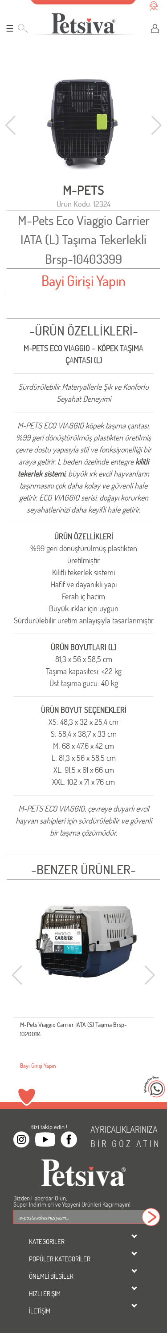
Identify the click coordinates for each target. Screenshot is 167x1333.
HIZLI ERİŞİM (45, 1293)
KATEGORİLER (47, 1241)
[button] (157, 125)
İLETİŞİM (39, 1310)
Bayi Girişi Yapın (83, 280)
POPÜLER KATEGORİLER (59, 1258)
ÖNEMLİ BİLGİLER (51, 1276)
